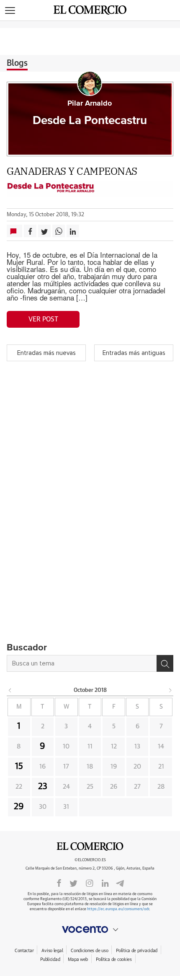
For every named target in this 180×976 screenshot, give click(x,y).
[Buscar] (165, 663)
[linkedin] (105, 882)
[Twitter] (73, 882)
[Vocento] (90, 929)
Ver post (43, 319)
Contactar (24, 950)
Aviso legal (52, 950)
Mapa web (78, 959)
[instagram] (89, 882)
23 (42, 786)
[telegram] (120, 882)
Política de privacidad (136, 950)
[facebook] (59, 882)
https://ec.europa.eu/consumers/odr (118, 909)
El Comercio (90, 846)
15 (19, 766)
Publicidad (50, 959)
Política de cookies (114, 959)
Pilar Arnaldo (89, 103)
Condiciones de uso (89, 950)
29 (19, 807)
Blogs (17, 63)
